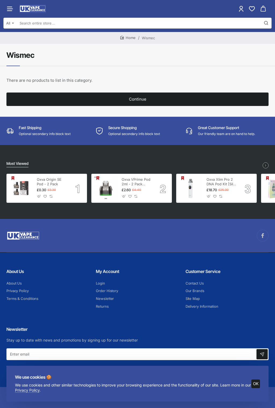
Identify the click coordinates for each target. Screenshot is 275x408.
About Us (15, 271)
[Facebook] (263, 236)
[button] (39, 196)
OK (256, 383)
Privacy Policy (27, 390)
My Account (107, 271)
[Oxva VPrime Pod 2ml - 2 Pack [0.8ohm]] (106, 188)
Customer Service (203, 271)
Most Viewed (17, 163)
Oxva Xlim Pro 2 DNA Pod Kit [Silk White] (221, 182)
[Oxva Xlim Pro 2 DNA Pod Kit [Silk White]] (191, 188)
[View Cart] (263, 8)
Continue (137, 99)
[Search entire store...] (266, 23)
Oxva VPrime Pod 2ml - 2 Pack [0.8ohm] (136, 182)
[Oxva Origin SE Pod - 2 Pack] (21, 188)
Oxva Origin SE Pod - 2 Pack (49, 181)
